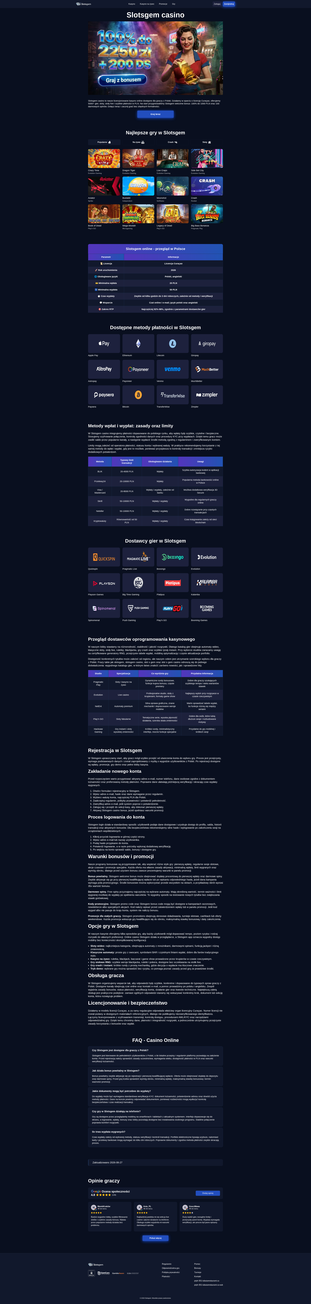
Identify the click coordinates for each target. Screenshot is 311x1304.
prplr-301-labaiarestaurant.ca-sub (208, 1285)
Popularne (102, 142)
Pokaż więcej (155, 1238)
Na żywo (136, 142)
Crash (170, 142)
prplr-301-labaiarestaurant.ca (206, 1281)
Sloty (205, 142)
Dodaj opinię (207, 1193)
